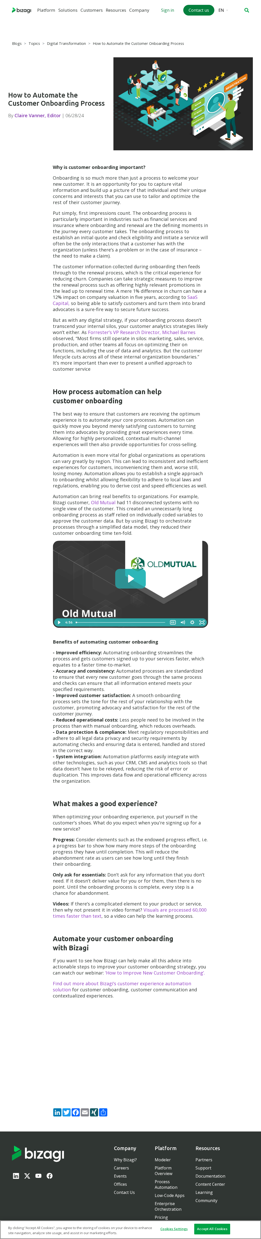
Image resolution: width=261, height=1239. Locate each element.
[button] (246, 10)
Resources (116, 10)
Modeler (163, 1160)
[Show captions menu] (173, 622)
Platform (46, 10)
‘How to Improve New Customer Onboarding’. (155, 973)
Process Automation (166, 1184)
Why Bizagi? (125, 1160)
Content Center (210, 1184)
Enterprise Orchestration (168, 1206)
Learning (204, 1192)
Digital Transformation (66, 43)
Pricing (161, 1217)
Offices (120, 1184)
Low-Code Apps (170, 1195)
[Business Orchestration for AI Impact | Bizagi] (21, 10)
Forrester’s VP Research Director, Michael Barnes (141, 332)
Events (120, 1176)
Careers (121, 1168)
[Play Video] (59, 622)
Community (206, 1200)
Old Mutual (103, 502)
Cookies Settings (174, 1229)
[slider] (121, 622)
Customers (92, 10)
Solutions (67, 10)
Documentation (210, 1176)
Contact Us (124, 1192)
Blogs (17, 43)
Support (203, 1168)
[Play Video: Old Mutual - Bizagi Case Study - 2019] (130, 578)
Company (139, 10)
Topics (34, 43)
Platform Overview (163, 1170)
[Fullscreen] (202, 622)
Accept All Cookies (212, 1229)
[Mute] (182, 622)
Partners (203, 1160)
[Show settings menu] (192, 622)
